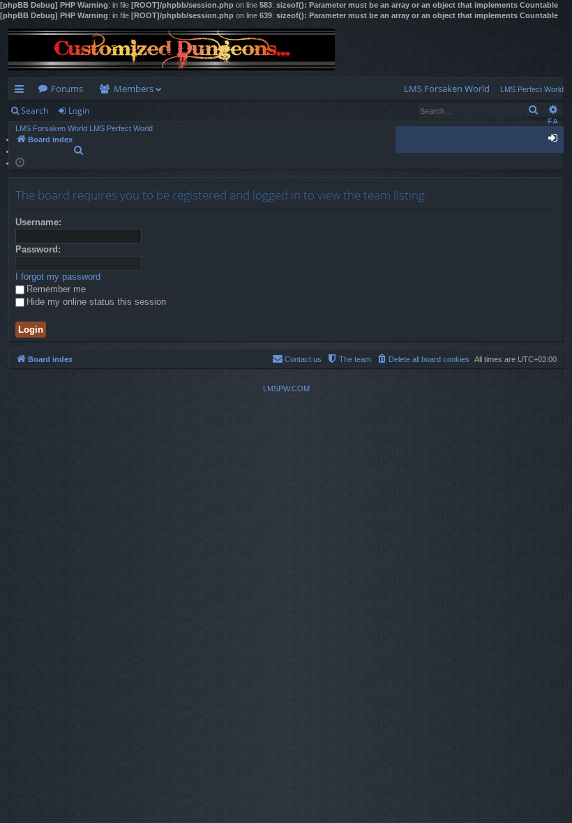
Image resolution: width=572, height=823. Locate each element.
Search (34, 110)
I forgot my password (57, 276)
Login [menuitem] (556, 140)
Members (133, 88)
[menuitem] (447, 88)
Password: (38, 249)
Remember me (56, 289)
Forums (67, 88)
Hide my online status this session (96, 301)
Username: (38, 222)
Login (78, 110)
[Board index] (171, 49)
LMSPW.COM (286, 388)
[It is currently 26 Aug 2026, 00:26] (19, 161)
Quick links (22, 91)
